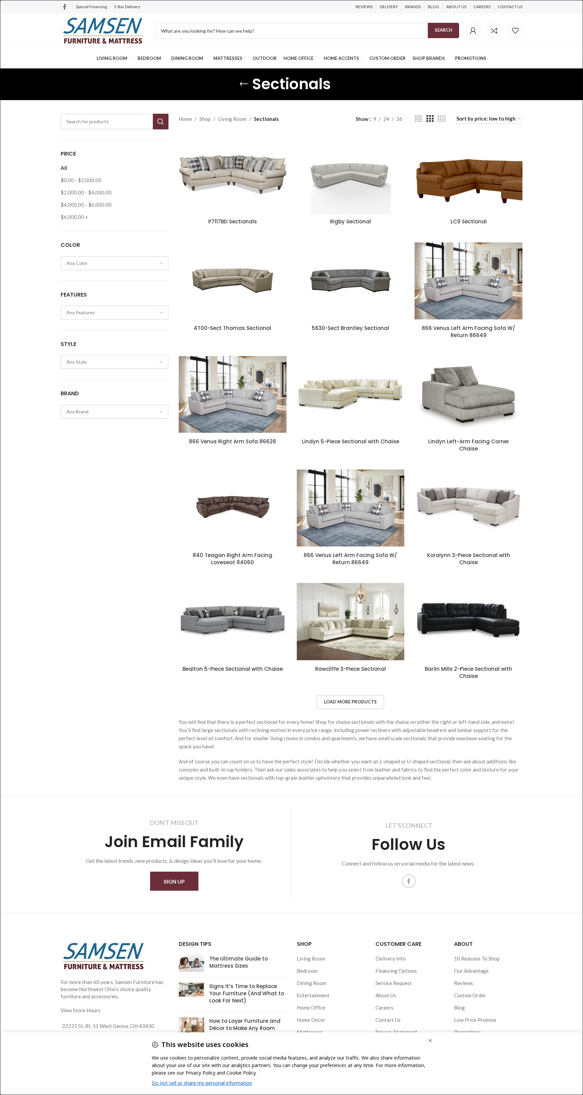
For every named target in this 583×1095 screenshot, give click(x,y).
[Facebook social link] (65, 7)
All (64, 168)
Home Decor (311, 1020)
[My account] (473, 30)
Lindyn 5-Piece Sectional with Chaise (350, 441)
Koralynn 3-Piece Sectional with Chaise (468, 559)
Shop (205, 119)
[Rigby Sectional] (351, 174)
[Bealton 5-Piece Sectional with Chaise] (233, 621)
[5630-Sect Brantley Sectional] (351, 280)
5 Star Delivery (127, 6)
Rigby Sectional (350, 221)
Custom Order (470, 995)
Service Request (393, 983)
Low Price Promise (475, 1020)
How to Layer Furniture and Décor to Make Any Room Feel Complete (244, 1028)
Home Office (311, 1007)
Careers (384, 1007)
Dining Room (311, 983)
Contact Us (388, 1020)
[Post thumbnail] (191, 963)
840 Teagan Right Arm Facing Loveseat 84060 (232, 559)
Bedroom (307, 971)
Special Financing (91, 6)
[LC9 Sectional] (468, 174)
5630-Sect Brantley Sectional (350, 328)
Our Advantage (471, 971)
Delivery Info (390, 958)
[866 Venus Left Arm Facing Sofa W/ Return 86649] (468, 280)
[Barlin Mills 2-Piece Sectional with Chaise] (468, 621)
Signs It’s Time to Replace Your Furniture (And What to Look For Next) (246, 993)
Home (185, 119)
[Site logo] (103, 30)
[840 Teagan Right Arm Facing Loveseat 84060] (233, 508)
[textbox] (114, 263)
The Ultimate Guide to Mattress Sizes (238, 962)
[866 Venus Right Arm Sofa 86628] (233, 394)
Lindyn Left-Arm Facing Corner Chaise (468, 445)
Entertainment (313, 995)
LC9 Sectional (469, 221)
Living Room (232, 119)
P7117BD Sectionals (232, 221)
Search (443, 30)
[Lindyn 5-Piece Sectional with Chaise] (351, 394)
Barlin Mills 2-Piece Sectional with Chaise (468, 672)
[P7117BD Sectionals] (233, 174)
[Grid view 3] (429, 118)
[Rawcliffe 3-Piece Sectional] (351, 621)
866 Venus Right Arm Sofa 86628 (232, 441)
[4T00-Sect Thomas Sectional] (233, 280)
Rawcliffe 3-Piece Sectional (350, 668)
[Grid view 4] (442, 118)
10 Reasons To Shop (477, 958)
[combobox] (114, 263)
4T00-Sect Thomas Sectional (232, 328)
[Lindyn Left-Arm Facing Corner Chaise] (468, 394)
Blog (459, 1007)
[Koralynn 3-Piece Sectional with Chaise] (468, 508)
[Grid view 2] (418, 118)
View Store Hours (80, 1010)
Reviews (463, 983)
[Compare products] (494, 30)
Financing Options (396, 971)
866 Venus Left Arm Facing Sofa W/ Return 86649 (468, 331)
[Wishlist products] (515, 30)
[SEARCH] (160, 121)
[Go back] (243, 84)
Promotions (467, 1032)
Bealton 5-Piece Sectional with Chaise (232, 668)
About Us (385, 995)
